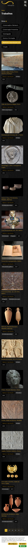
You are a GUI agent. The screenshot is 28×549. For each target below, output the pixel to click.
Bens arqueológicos (7, 109)
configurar (13, 543)
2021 (19, 236)
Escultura (19, 392)
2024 (3, 79)
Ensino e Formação (9, 38)
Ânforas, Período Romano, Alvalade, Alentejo (9, 327)
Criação (5, 47)
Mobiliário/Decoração (15, 299)
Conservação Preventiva (10, 29)
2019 (12, 489)
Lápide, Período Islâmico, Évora (11, 451)
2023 (16, 109)
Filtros (3, 21)
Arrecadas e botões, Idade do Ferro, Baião (10, 482)
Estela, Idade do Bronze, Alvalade (11, 420)
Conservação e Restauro (10, 25)
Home (3, 10)
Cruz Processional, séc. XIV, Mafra (11, 230)
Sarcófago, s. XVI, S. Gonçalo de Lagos (11, 166)
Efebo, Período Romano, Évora (10, 390)
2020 (16, 334)
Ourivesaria (5, 236)
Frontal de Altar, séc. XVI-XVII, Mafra (10, 292)
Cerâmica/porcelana (7, 205)
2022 (3, 173)
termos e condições (11, 542)
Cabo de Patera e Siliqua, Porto (10, 104)
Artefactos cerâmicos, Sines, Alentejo (10, 515)
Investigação (7, 34)
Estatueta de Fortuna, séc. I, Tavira (12, 135)
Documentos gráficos (8, 266)
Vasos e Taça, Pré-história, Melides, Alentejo (9, 199)
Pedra (18, 76)
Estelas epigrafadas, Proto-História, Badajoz (9, 72)
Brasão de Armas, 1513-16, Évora (11, 359)
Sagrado (13, 236)
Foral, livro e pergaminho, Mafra (11, 261)
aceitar (23, 546)
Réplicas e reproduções (10, 42)
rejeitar (23, 543)
